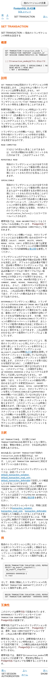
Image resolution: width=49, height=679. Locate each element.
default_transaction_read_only (15, 477)
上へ (25, 670)
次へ (45, 16)
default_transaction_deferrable (15, 480)
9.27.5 (29, 352)
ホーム (25, 675)
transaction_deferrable (35, 511)
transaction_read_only (12, 511)
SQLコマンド (24, 12)
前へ (3, 670)
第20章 (31, 497)
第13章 (32, 249)
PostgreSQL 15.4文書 (24, 8)
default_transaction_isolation (15, 475)
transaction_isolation (22, 508)
